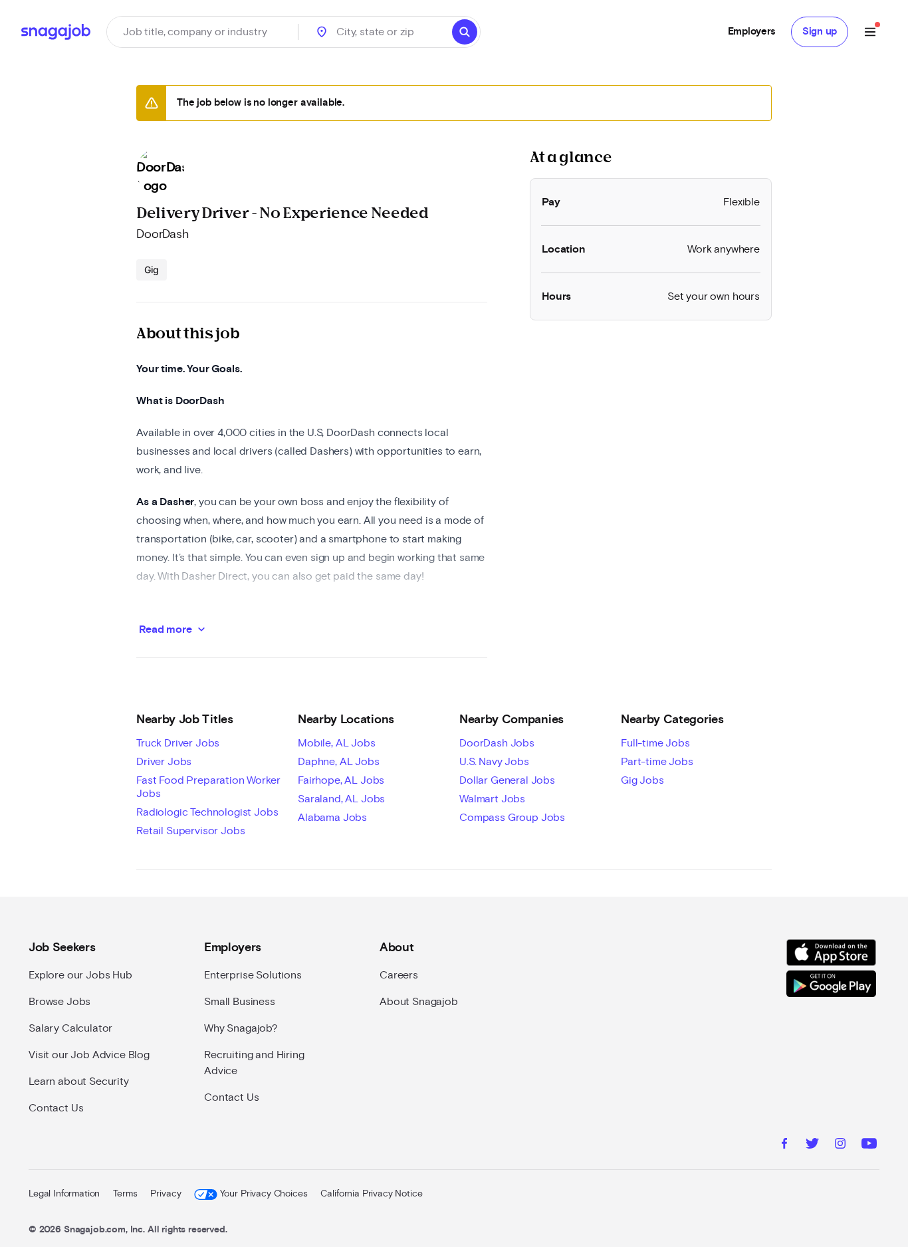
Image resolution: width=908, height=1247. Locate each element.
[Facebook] (784, 1145)
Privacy (165, 1193)
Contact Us (56, 1108)
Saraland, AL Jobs (341, 799)
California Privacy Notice (371, 1193)
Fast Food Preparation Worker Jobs (208, 787)
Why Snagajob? (241, 1028)
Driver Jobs (163, 761)
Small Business (239, 1001)
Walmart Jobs (492, 799)
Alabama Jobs (332, 817)
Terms (125, 1193)
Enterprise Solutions (253, 975)
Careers (399, 975)
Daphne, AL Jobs (339, 761)
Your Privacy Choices (263, 1193)
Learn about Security (79, 1081)
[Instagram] (840, 1145)
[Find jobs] (464, 32)
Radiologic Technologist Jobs (207, 812)
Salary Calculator (70, 1028)
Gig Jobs (642, 780)
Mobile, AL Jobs (337, 743)
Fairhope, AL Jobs (341, 780)
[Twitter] (812, 1145)
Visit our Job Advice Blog (89, 1055)
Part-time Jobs (657, 761)
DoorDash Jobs (496, 743)
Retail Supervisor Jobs (190, 831)
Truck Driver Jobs (177, 743)
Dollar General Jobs (507, 780)
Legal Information (64, 1193)
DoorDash (162, 235)
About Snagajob (419, 1001)
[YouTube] (869, 1145)
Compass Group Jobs (512, 817)
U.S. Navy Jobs (494, 761)
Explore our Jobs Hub (80, 975)
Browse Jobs (59, 1001)
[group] (151, 270)
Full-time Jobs (655, 743)
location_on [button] (321, 32)
